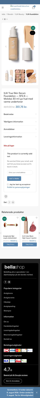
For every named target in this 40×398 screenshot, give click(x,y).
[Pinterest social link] (13, 202)
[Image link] (14, 267)
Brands (10, 14)
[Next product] (7, 19)
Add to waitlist (14, 178)
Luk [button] (37, 392)
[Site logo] (20, 7)
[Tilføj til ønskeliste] (6, 196)
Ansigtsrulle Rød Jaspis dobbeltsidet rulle (10, 238)
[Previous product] (3, 19)
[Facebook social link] (9, 202)
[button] (10, 244)
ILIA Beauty (19, 14)
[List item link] (20, 293)
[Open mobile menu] (3, 7)
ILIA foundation (32, 14)
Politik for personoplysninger (18, 187)
